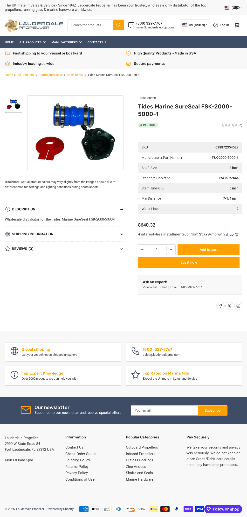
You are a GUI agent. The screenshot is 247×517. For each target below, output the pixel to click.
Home (9, 42)
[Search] (118, 25)
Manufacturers (64, 42)
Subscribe (212, 410)
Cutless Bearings (139, 460)
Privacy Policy (76, 473)
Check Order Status (80, 454)
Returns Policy (77, 466)
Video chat (150, 287)
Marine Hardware (139, 479)
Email (174, 287)
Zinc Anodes (136, 466)
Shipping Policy (77, 460)
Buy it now (188, 262)
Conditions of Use (80, 479)
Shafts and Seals (50, 75)
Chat (163, 287)
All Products (30, 42)
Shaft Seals (75, 75)
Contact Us (97, 42)
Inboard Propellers (140, 454)
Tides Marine (147, 98)
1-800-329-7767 (191, 287)
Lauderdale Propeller (30, 509)
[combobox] (96, 25)
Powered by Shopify (60, 509)
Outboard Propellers (142, 447)
